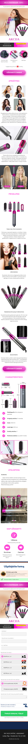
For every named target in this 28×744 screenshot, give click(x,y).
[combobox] (14, 697)
